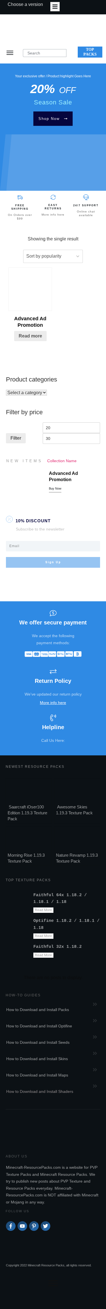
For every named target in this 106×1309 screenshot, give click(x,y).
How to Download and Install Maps (37, 1075)
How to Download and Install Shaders (39, 1091)
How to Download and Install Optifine (39, 1026)
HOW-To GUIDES (23, 995)
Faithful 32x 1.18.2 (57, 946)
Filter (15, 438)
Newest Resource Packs (35, 767)
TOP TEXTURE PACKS (28, 880)
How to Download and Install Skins (37, 1058)
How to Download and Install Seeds (38, 1042)
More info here (53, 214)
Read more (30, 336)
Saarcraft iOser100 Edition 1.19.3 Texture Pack (27, 812)
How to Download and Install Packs (37, 1009)
